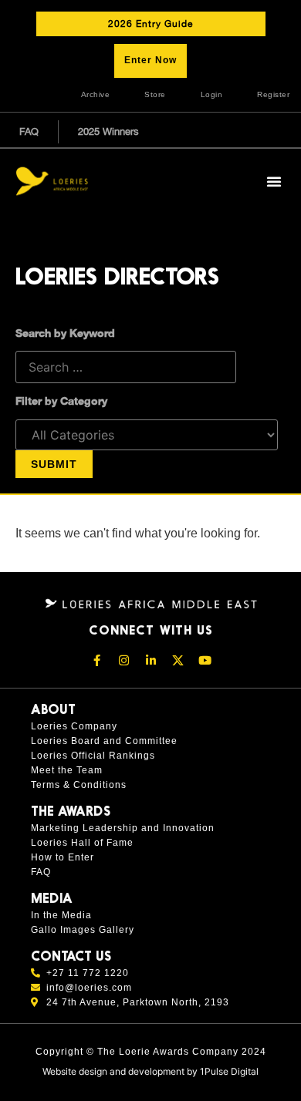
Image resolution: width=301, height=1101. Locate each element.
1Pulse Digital (229, 1071)
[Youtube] (204, 660)
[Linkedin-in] (150, 660)
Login (212, 94)
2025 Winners (108, 131)
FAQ (29, 131)
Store (155, 94)
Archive (95, 94)
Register (273, 94)
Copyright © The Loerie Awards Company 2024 (151, 1051)
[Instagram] (123, 660)
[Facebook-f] (96, 660)
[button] (274, 181)
